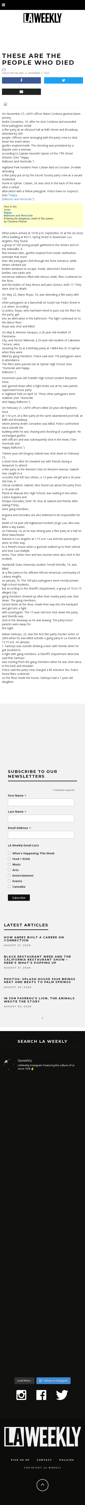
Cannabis (19, 887)
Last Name (17, 811)
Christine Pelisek (13, 73)
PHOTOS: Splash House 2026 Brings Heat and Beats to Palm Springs (40, 980)
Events (17, 881)
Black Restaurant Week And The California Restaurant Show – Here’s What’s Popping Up (37, 960)
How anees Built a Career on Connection (34, 939)
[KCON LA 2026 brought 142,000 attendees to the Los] (42, 1259)
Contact (44, 1460)
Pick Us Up (20, 1460)
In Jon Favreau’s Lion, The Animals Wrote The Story (39, 1000)
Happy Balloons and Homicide (17, 197)
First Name (17, 795)
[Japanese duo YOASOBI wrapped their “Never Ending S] (42, 1195)
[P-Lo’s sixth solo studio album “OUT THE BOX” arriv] (42, 1332)
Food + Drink (21, 859)
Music (16, 864)
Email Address (19, 828)
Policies (66, 1460)
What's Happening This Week (33, 853)
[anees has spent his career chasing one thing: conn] (42, 1117)
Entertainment (23, 875)
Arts (15, 870)
